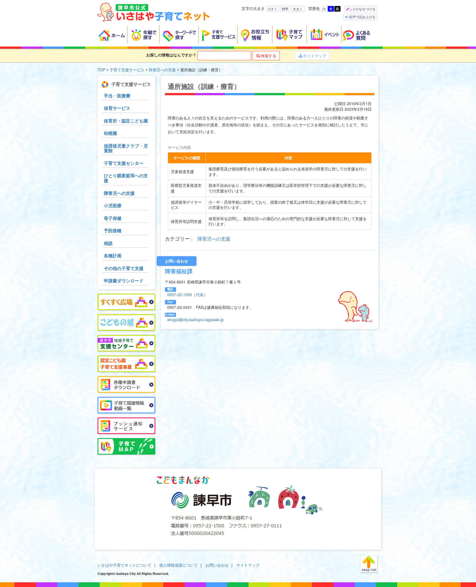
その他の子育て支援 (124, 268)
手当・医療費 (117, 95)
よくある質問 (360, 35)
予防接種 (112, 230)
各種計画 (112, 255)
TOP (101, 69)
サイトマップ (312, 55)
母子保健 (112, 218)
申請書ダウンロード (124, 280)
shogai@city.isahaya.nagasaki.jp (195, 319)
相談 (108, 243)
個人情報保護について (178, 565)
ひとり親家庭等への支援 (126, 178)
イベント (324, 35)
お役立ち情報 (255, 35)
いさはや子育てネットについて (125, 565)
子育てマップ (289, 35)
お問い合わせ (217, 565)
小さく (272, 8)
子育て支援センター (124, 163)
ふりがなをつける (362, 8)
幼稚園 (110, 133)
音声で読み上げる (361, 16)
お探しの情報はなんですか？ (171, 55)
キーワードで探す (179, 35)
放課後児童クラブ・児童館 (126, 148)
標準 (285, 8)
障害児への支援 (162, 69)
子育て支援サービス (218, 35)
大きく (298, 8)
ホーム (113, 35)
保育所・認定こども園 (126, 121)
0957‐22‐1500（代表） (187, 294)
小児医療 (112, 205)
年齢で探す (143, 35)
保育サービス (117, 108)
